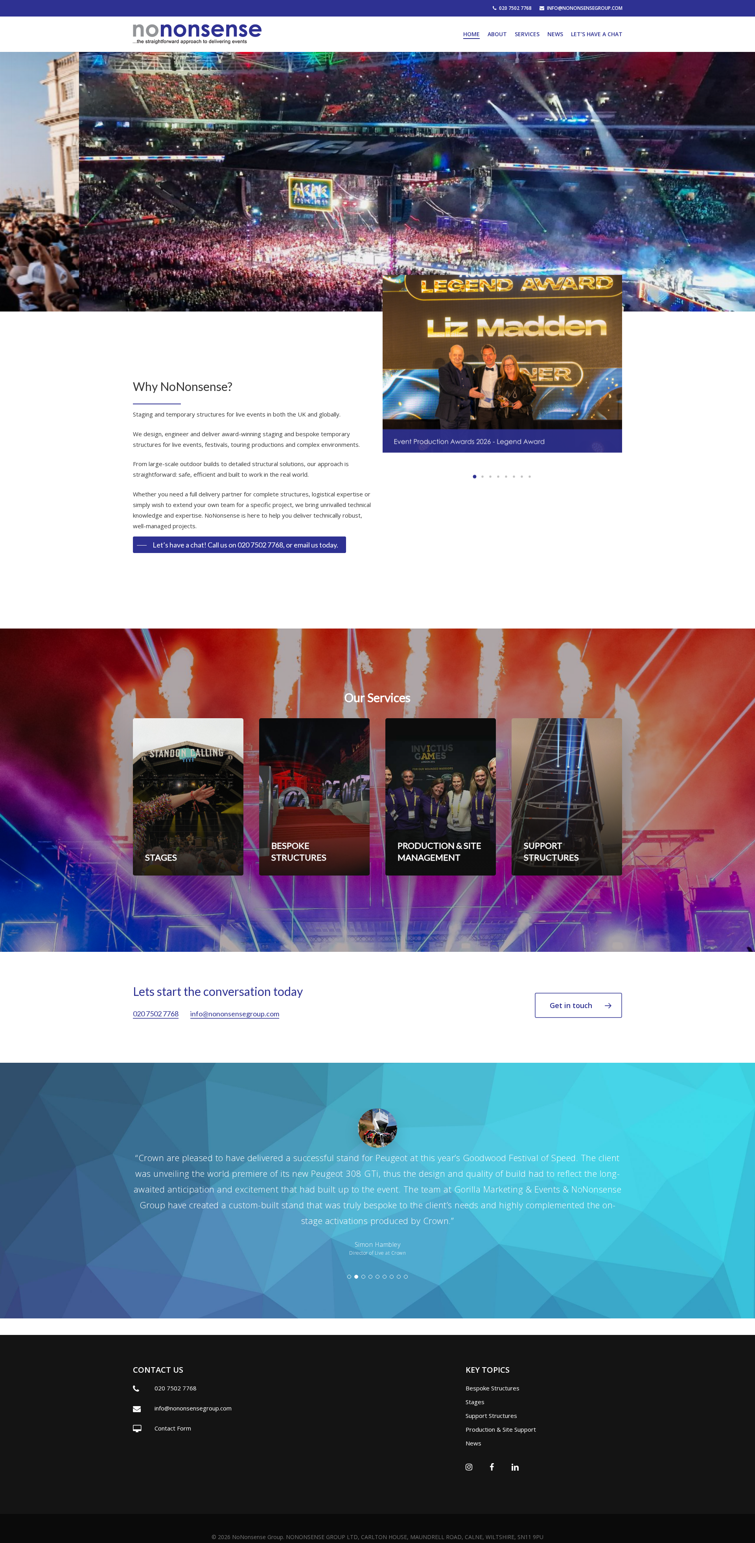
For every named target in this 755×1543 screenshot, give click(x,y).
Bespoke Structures (492, 1388)
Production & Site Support (501, 1429)
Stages (475, 1402)
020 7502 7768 (156, 1013)
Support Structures (491, 1415)
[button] (475, 476)
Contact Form (173, 1428)
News (473, 1443)
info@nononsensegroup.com (234, 1013)
